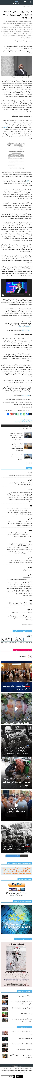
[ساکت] (6, 295)
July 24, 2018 (26, 330)
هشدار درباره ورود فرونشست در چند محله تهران (22, 1008)
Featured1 (29, 437)
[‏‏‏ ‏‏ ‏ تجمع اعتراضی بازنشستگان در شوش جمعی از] (16, 805)
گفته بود (6, 127)
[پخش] (30, 295)
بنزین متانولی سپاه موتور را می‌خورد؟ (24, 996)
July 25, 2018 (26, 395)
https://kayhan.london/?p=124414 (23, 422)
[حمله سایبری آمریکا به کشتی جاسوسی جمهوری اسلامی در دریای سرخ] (28, 456)
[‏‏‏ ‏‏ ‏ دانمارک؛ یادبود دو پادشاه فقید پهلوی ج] (16, 708)
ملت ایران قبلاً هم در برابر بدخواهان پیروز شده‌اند (22, 1044)
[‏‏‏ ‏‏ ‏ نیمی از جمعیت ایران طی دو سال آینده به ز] (16, 773)
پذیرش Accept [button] (19, 1076)
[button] (30, 2)
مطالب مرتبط (28, 426)
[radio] (31, 407)
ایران (27, 181)
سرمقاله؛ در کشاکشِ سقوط (26, 1014)
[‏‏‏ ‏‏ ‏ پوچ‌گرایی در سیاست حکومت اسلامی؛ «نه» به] (16, 837)
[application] (16, 288)
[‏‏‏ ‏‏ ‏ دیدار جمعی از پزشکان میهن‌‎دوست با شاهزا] (16, 676)
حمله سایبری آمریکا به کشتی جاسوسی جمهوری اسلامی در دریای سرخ (17, 457)
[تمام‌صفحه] (3, 295)
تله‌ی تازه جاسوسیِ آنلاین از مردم (25, 1038)
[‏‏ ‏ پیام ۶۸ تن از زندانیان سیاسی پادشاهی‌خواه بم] (16, 741)
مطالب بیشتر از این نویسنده (25, 429)
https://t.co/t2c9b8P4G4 (25, 326)
